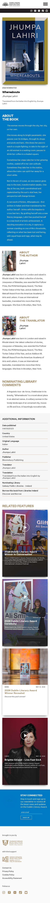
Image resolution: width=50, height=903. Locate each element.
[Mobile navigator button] (45, 4)
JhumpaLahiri (23, 262)
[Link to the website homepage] (16, 4)
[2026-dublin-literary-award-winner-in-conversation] (25, 543)
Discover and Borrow (12, 494)
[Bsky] (47, 11)
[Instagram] (31, 11)
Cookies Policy (8, 875)
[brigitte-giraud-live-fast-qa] (25, 751)
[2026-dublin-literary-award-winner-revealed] (25, 682)
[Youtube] (39, 11)
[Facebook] (35, 11)
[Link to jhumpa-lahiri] (9, 261)
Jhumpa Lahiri (10, 96)
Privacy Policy (8, 871)
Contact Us (6, 868)
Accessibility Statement (12, 878)
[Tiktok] (43, 11)
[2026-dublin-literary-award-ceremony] (25, 612)
